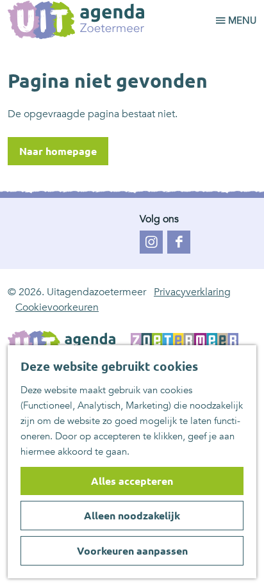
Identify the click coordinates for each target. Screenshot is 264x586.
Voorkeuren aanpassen (132, 551)
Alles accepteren (132, 481)
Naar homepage (58, 151)
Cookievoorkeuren (57, 307)
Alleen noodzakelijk (132, 515)
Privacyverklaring (192, 292)
